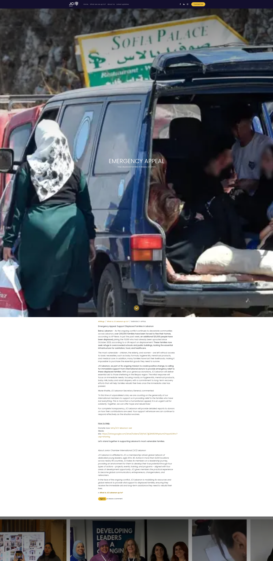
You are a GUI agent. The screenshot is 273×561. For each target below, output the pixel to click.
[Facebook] (180, 4)
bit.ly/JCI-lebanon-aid (121, 428)
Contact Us (198, 4)
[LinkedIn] (184, 4)
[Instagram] (187, 4)
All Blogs (101, 321)
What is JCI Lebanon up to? (118, 321)
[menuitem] (86, 4)
